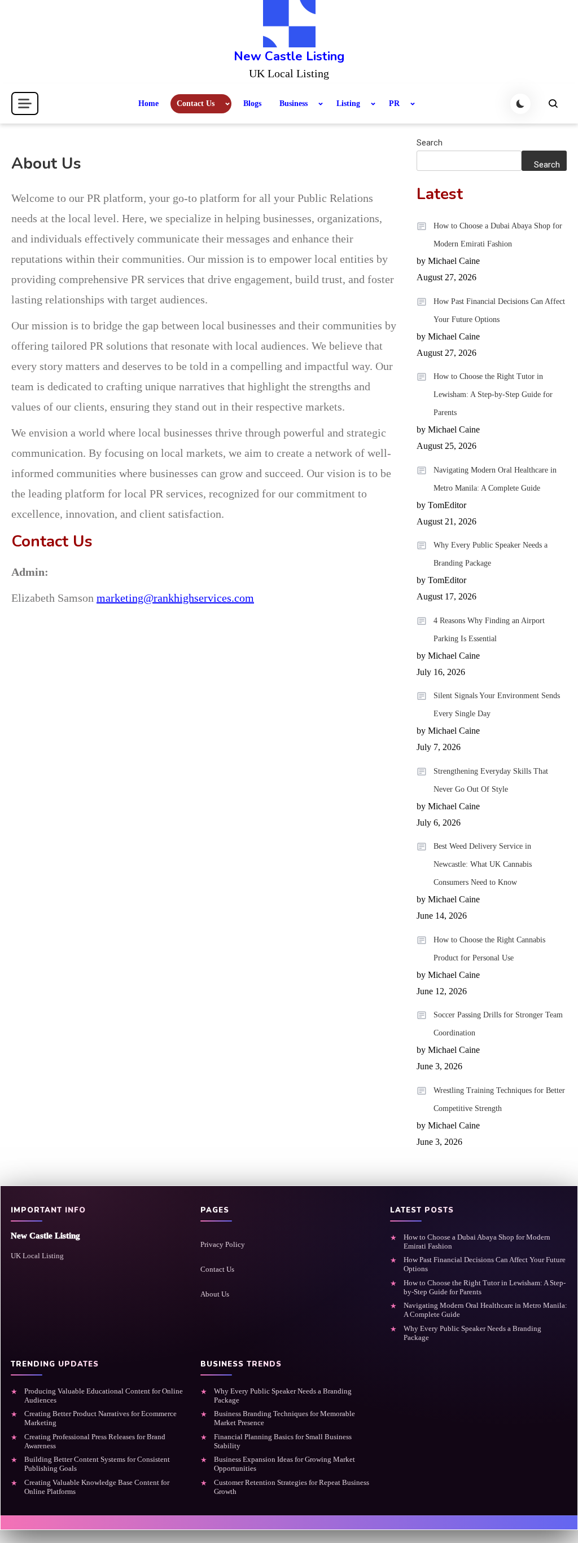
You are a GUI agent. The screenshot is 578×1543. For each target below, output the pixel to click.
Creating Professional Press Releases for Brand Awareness (94, 1441)
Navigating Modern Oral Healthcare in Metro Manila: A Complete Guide (495, 479)
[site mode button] (520, 104)
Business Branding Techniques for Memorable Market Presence (284, 1418)
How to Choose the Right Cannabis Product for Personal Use (489, 949)
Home (148, 103)
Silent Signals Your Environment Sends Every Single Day (497, 704)
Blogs (252, 103)
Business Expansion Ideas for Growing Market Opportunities (284, 1464)
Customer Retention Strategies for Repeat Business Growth (291, 1487)
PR (394, 103)
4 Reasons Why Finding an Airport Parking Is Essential (489, 629)
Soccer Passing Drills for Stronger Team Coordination (498, 1024)
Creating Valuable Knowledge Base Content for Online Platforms (96, 1487)
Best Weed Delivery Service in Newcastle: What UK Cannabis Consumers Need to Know (483, 864)
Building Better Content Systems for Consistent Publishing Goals (97, 1464)
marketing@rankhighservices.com (175, 598)
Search (430, 143)
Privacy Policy (222, 1244)
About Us (214, 1294)
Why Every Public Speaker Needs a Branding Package (491, 554)
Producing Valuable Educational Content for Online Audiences (103, 1395)
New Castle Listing (289, 56)
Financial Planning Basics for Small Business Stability (283, 1441)
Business (293, 103)
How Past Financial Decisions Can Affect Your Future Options (499, 310)
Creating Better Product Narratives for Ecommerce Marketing (100, 1418)
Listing (348, 103)
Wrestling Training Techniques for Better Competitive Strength (499, 1099)
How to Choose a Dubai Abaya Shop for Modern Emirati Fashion (498, 235)
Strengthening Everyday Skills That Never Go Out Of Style (491, 780)
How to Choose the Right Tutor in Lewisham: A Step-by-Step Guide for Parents (493, 394)
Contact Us (195, 103)
